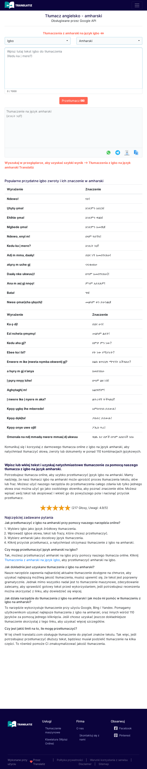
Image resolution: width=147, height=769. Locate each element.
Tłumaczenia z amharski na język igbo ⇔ (73, 33)
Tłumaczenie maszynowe (58, 730)
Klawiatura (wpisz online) (56, 741)
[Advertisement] (73, 676)
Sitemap (104, 764)
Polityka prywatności (70, 760)
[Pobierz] (126, 153)
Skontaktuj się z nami (89, 737)
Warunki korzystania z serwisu (109, 760)
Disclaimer (85, 764)
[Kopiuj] (136, 153)
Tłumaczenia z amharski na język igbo (32, 560)
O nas (80, 728)
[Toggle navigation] (137, 5)
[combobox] (38, 41)
